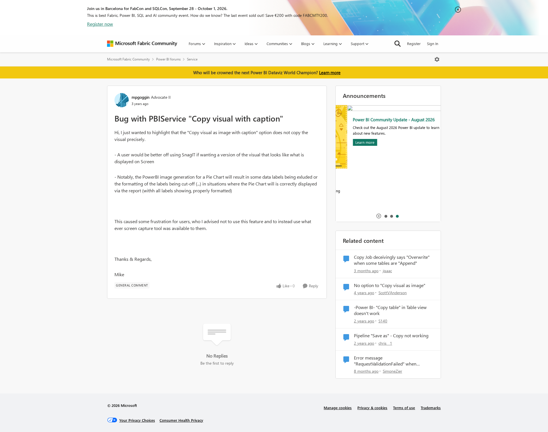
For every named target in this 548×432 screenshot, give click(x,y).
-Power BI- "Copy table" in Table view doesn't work (390, 310)
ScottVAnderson (392, 292)
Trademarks (431, 407)
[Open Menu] (437, 59)
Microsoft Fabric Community (128, 59)
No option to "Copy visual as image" (389, 285)
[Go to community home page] (142, 44)
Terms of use (404, 407)
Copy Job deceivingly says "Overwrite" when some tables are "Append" (392, 260)
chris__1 (385, 343)
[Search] (397, 43)
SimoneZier (392, 371)
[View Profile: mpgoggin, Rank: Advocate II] (121, 100)
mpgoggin (141, 97)
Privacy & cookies (372, 407)
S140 (382, 321)
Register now (100, 24)
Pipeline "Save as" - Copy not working (391, 335)
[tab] (385, 216)
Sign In (432, 43)
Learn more (330, 72)
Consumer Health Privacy (181, 420)
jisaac (387, 270)
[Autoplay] (378, 216)
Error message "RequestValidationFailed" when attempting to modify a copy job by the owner (392, 361)
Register (414, 43)
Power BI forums (168, 59)
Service (192, 59)
